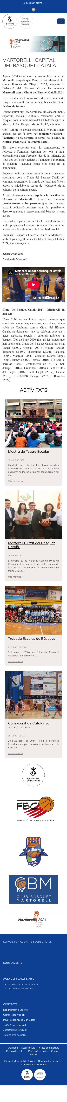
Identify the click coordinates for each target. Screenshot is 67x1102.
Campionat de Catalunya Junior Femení (28, 725)
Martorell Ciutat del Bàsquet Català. (31, 545)
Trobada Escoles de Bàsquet (31, 639)
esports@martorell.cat (15, 1030)
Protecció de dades (38, 1051)
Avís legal (13, 1048)
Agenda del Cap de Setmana (23, 985)
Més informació (15, 481)
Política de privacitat (48, 1048)
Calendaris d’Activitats (20, 988)
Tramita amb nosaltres (15, 1035)
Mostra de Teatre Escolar (28, 452)
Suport (33, 1055)
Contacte (56, 1051)
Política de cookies (15, 1051)
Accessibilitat (28, 1048)
